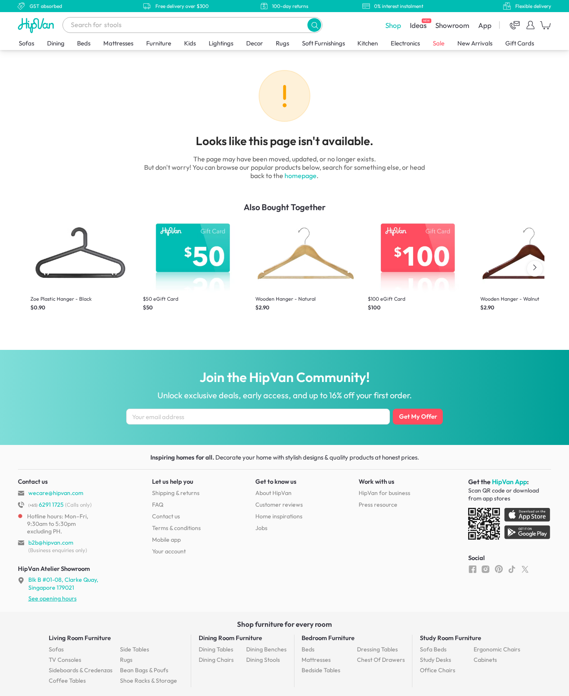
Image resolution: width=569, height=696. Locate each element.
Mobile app (166, 539)
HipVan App (509, 481)
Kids (190, 43)
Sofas (26, 43)
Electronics (405, 43)
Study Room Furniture (450, 638)
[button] (314, 25)
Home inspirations (278, 516)
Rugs (282, 43)
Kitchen (367, 43)
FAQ (157, 504)
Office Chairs (437, 670)
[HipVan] (36, 25)
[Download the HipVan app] (510, 525)
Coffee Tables (67, 680)
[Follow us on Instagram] (485, 569)
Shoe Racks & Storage (148, 680)
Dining (56, 43)
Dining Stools (263, 659)
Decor (254, 43)
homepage (300, 175)
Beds (83, 43)
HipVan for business (384, 493)
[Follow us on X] (525, 569)
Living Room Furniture (80, 638)
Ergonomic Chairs (497, 649)
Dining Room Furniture (230, 638)
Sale (438, 43)
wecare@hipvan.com (55, 493)
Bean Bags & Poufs (144, 670)
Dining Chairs (216, 659)
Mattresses (118, 43)
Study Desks (435, 659)
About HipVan (273, 493)
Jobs (261, 528)
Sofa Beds (433, 649)
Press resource (378, 504)
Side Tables (134, 649)
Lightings (221, 43)
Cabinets (485, 659)
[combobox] (192, 25)
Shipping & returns (176, 493)
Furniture (158, 43)
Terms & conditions (176, 528)
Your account (169, 551)
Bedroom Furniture (328, 638)
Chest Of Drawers (381, 659)
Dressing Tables (377, 649)
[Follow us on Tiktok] (511, 569)
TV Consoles (65, 659)
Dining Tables (216, 649)
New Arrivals (474, 43)
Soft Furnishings (323, 43)
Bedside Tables (321, 670)
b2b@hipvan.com (50, 542)
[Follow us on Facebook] (472, 569)
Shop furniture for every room (284, 624)
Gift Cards (519, 43)
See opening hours (52, 598)
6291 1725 (46, 504)
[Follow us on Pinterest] (498, 569)
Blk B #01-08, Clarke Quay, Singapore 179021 (63, 583)
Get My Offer (418, 416)
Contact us (166, 516)
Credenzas (80, 670)
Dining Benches (266, 649)
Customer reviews (279, 504)
